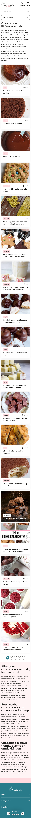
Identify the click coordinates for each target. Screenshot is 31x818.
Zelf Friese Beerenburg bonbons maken (15, 583)
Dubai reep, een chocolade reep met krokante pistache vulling (15, 223)
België (5, 317)
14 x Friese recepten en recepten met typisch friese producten (15, 550)
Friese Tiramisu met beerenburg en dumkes (15, 485)
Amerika (6, 415)
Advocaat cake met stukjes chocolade (13, 452)
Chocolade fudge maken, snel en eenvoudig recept (15, 419)
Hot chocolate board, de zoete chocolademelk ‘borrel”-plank (14, 256)
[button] (22, 4)
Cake (5, 88)
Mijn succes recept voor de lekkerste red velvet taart (13, 648)
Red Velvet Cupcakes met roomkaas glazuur (12, 616)
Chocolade (6, 186)
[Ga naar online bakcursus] (15, 506)
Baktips (5, 120)
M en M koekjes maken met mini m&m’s (15, 190)
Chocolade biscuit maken (12, 124)
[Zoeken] (27, 12)
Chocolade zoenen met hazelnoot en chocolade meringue (15, 321)
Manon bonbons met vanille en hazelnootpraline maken (14, 387)
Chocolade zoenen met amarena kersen (15, 354)
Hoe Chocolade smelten (11, 156)
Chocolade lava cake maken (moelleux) (13, 92)
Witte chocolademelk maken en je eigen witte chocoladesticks (15, 288)
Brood (5, 546)
